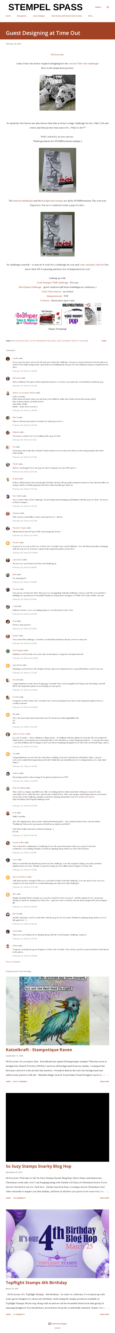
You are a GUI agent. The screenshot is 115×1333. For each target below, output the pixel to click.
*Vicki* (15, 464)
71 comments (18, 1314)
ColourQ (44, 300)
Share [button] (104, 341)
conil (15, 606)
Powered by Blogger (59, 1324)
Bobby (15, 945)
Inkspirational (54, 296)
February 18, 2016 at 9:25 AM (25, 489)
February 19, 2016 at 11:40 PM (25, 707)
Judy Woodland (19, 788)
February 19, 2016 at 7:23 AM (25, 673)
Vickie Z (16, 773)
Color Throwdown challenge (42, 341)
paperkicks (17, 665)
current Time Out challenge (83, 63)
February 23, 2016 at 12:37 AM (25, 887)
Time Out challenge (79, 341)
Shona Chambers (20, 877)
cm (14, 753)
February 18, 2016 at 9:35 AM (25, 506)
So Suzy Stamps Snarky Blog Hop (38, 1166)
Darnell (16, 680)
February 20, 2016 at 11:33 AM (25, 746)
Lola (14, 812)
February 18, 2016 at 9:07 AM (25, 472)
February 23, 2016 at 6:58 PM (25, 907)
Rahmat (16, 432)
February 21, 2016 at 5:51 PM (24, 852)
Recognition (22, 16)
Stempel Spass (44, 7)
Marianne (17, 378)
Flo (14, 447)
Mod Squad (89, 797)
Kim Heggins (18, 650)
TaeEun (16, 697)
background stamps (52, 200)
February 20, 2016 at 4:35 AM (25, 727)
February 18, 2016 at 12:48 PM (25, 553)
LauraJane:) (17, 559)
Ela (14, 714)
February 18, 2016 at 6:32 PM (25, 614)
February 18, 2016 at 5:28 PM (25, 582)
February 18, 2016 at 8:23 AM (25, 457)
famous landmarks (23, 200)
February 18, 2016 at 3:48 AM (25, 410)
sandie (15, 358)
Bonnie (16, 636)
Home (8, 16)
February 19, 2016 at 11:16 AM (25, 690)
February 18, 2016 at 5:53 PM (24, 599)
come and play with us (91, 264)
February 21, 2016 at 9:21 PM (25, 870)
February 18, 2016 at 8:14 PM (25, 628)
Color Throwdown (51, 291)
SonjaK (16, 478)
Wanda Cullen (18, 842)
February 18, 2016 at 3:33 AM (25, 386)
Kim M (15, 914)
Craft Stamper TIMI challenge (52, 282)
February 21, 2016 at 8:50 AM (25, 835)
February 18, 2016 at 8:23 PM (25, 643)
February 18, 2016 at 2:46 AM (25, 371)
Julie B (15, 417)
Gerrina (16, 589)
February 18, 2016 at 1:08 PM (25, 567)
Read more (104, 1081)
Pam (14, 621)
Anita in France (19, 734)
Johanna (16, 513)
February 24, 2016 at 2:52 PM (25, 939)
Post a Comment (13, 962)
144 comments (19, 1198)
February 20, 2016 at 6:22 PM (25, 806)
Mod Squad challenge (30, 287)
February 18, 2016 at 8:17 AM (24, 440)
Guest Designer (39, 16)
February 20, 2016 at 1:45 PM (25, 766)
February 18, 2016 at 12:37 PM (25, 535)
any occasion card (20, 341)
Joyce (15, 859)
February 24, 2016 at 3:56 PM (25, 956)
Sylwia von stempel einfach (24, 393)
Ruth (15, 574)
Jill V (14, 894)
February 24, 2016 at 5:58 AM (25, 924)
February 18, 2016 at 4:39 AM (25, 425)
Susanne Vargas (19, 528)
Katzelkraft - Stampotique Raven (39, 1049)
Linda (15, 931)
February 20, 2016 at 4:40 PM (25, 781)
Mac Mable (17, 496)
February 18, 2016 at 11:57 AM (25, 521)
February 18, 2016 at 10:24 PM (25, 658)
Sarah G (16, 542)
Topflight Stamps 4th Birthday (36, 1282)
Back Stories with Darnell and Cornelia (67, 16)
